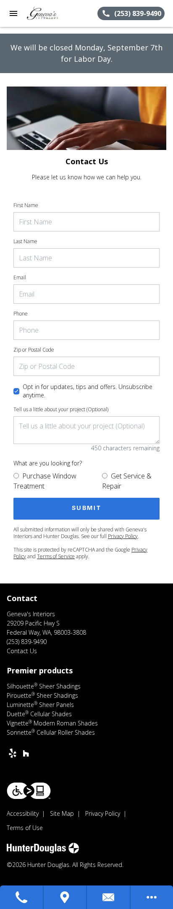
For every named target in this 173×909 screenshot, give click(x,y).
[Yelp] (12, 753)
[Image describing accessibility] (29, 791)
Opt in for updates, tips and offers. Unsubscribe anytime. (87, 391)
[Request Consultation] (109, 897)
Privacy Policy (123, 536)
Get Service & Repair (127, 481)
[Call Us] (22, 897)
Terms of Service (56, 556)
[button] (13, 13)
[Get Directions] (65, 897)
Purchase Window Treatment (44, 481)
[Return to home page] (52, 13)
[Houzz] (26, 753)
